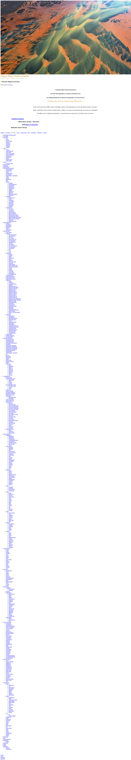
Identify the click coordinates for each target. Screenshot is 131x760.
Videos (7, 149)
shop (4, 738)
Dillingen (11, 192)
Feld (10, 706)
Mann (7, 560)
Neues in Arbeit (9, 163)
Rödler (7, 741)
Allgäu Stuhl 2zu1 (10, 400)
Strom (10, 504)
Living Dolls (8, 559)
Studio (7, 565)
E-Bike (7, 158)
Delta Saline (8, 670)
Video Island (8, 160)
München (11, 612)
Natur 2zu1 (8, 363)
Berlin (10, 595)
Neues (18, 132)
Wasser (10, 373)
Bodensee (11, 285)
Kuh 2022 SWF (12, 416)
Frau (7, 554)
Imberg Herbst (12, 264)
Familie (7, 552)
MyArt (10, 445)
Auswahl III (11, 211)
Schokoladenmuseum (13, 440)
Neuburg (11, 183)
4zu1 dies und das (12, 239)
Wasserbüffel (9, 579)
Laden (7, 485)
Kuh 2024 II (11, 419)
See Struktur (8, 174)
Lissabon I (8, 675)
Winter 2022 (8, 360)
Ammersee (11, 282)
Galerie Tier (5, 569)
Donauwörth (11, 185)
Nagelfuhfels (9, 170)
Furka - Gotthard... (10, 627)
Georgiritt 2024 (12, 333)
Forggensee (11, 303)
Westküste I (8, 665)
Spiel (7, 564)
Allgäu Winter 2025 (10, 277)
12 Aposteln (11, 201)
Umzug (10, 382)
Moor (10, 313)
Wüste (7, 228)
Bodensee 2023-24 (13, 286)
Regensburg (11, 186)
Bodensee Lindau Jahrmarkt (15, 299)
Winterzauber (11, 439)
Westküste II (8, 666)
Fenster (10, 495)
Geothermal (8, 717)
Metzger (10, 478)
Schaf (7, 583)
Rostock (10, 615)
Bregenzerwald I (9, 632)
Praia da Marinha (9, 661)
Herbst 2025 (11, 258)
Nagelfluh (8, 344)
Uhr (9, 507)
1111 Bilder (5, 136)
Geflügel (10, 515)
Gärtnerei (11, 707)
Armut (7, 549)
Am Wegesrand (9, 658)
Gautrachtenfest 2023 (10, 378)
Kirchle (7, 634)
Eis (6, 713)
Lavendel (11, 709)
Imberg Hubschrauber (13, 266)
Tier (7, 681)
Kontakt (44, 132)
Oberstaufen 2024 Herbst (11, 343)
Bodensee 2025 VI (13, 296)
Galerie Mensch (6, 548)
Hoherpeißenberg (12, 221)
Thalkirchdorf (9, 351)
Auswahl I (11, 208)
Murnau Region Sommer (14, 218)
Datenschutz (8, 749)
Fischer (10, 472)
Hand (7, 555)
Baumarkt (11, 488)
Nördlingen (11, 191)
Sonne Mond (9, 728)
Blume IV (11, 371)
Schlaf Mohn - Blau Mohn (11, 175)
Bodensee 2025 (12, 290)
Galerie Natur (6, 682)
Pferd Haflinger (9, 581)
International (8, 226)
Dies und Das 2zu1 (10, 394)
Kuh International (10, 578)
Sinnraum (11, 263)
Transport (11, 547)
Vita (7, 138)
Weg (10, 468)
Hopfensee (11, 307)
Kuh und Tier (9, 402)
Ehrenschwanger (12, 261)
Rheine (10, 613)
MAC (10, 450)
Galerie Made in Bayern (8, 168)
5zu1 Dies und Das (13, 245)
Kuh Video (8, 157)
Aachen (10, 606)
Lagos (7, 660)
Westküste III (9, 667)
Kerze (10, 527)
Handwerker (11, 475)
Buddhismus (11, 523)
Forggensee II (12, 304)
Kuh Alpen (11, 413)
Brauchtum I (11, 315)
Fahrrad (10, 538)
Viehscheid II (11, 324)
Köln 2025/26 (12, 603)
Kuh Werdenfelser (13, 411)
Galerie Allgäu (6, 231)
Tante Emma (11, 490)
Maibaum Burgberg (10, 335)
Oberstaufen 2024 (10, 341)
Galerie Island (6, 167)
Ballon (10, 535)
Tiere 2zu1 (11, 424)
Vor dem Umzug (12, 386)
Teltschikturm (12, 459)
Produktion (5, 743)
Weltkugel (11, 447)
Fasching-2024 (12, 331)
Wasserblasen (9, 733)
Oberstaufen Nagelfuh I (11, 345)
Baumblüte (11, 366)
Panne (10, 543)
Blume (7, 362)
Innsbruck (8, 631)
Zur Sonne (11, 205)
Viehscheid (11, 704)
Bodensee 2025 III (13, 292)
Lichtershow (11, 455)
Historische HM (12, 397)
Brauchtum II (11, 317)
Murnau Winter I (12, 212)
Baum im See (12, 687)
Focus (10, 703)
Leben (7, 491)
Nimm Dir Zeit (23, 132)
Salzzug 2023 (9, 377)
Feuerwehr (11, 539)
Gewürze (11, 517)
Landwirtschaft (12, 477)
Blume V (11, 372)
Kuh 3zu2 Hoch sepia (13, 407)
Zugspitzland (9, 207)
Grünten (10, 267)
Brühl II (10, 597)
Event (7, 551)
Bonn (10, 607)
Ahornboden (8, 649)
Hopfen (10, 712)
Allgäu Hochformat (13, 699)
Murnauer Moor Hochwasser (15, 217)
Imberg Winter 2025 (13, 265)
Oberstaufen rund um (10, 350)
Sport (7, 563)
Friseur (10, 473)
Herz (10, 456)
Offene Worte (9, 141)
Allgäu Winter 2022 (10, 276)
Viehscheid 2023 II (13, 329)
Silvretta (8, 648)
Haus (10, 498)
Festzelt (10, 383)
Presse (4, 744)
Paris (10, 621)
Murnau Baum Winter (13, 215)
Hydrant (10, 457)
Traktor (10, 546)
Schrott (10, 462)
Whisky (10, 484)
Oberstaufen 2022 (10, 339)
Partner (4, 745)
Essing (10, 199)
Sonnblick (8, 643)
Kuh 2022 (11, 415)
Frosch (7, 574)
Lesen (10, 501)
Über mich (8, 132)
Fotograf (8, 142)
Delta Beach (8, 671)
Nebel (7, 171)
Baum (10, 365)
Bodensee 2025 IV (13, 293)
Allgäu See (8, 280)
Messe (10, 381)
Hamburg (11, 601)
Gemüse (10, 516)
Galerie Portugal (6, 659)
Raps (7, 724)
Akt (7, 568)
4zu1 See (11, 243)
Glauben (10, 525)
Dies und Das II (12, 452)
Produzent (8, 144)
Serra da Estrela (9, 674)
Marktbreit (11, 611)
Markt (7, 511)
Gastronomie (11, 496)
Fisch (10, 514)
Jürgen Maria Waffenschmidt (9, 135)
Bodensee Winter (12, 301)
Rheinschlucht (9, 647)
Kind (7, 558)
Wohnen (10, 510)
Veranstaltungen (6, 376)
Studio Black (11, 701)
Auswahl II (11, 210)
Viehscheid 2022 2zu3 (13, 327)
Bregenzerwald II (10, 633)
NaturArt (8, 720)
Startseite (2, 132)
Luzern (7, 629)
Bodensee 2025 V (13, 295)
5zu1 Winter (11, 248)
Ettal (7, 180)
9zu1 (10, 251)
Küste (7, 718)
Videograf (8, 143)
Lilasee (7, 178)
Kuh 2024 (11, 418)
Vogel (7, 585)
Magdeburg (11, 436)
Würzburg (11, 610)
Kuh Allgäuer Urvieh (13, 414)
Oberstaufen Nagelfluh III (11, 347)
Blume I (10, 367)
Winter (10, 259)
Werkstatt (11, 483)
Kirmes (10, 458)
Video (4, 148)
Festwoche (8, 389)
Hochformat (11, 695)
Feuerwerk (11, 453)
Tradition (8, 567)
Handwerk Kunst (12, 474)
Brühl (10, 596)
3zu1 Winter (11, 238)
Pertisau (7, 654)
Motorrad (11, 541)
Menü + (11, 84)
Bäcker (10, 471)
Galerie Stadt (6, 586)
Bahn (10, 533)
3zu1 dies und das (12, 234)
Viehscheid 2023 (12, 328)
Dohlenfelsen (11, 187)
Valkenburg (11, 437)
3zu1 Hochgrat (12, 235)
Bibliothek (11, 448)
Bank (10, 493)
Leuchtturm (11, 461)
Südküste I (8, 663)
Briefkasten (11, 494)
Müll (10, 503)
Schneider (11, 480)
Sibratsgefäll (11, 272)
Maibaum (11, 206)
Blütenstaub (8, 179)
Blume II (11, 368)
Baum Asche (9, 680)
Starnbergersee (12, 311)
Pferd (7, 580)
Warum (7, 140)
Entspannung (9, 155)
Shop (29, 132)
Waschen (11, 509)
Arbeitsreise (33, 132)
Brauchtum (8, 314)
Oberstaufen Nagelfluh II (11, 346)
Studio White (11, 702)
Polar (7, 723)
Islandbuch (5, 165)
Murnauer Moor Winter (14, 216)
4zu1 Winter (11, 244)
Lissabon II (8, 676)
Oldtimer (11, 542)
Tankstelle (11, 544)
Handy (7, 557)
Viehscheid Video (12, 322)
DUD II (7, 677)
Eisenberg (11, 270)
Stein (7, 729)
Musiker (8, 562)
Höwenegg (11, 195)
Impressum (39, 132)
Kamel (7, 575)
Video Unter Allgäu (10, 153)
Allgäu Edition (9, 173)
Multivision (5, 736)
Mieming (8, 640)
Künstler (8, 146)
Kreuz (10, 530)
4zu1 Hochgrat (12, 240)
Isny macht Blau (9, 336)
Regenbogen (8, 725)
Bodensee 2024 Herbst (14, 287)
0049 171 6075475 (32, 124)
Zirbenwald (11, 685)
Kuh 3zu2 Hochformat (13, 405)
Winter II (11, 693)
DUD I (7, 672)
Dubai (10, 618)
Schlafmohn (8, 224)
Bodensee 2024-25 (13, 288)
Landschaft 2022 (9, 275)
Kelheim (10, 190)
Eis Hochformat (12, 715)
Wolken (7, 734)
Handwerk (8, 469)
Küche (10, 499)
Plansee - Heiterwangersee (14, 312)
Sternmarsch (11, 379)
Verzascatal (8, 623)
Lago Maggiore (9, 628)
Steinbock (11, 427)
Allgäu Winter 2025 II (10, 279)
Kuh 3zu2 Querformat (13, 408)
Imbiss (10, 519)
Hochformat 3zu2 (10, 429)
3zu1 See (11, 237)
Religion (8, 522)
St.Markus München (10, 392)
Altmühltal (8, 196)
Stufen (10, 467)
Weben (10, 482)
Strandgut (11, 464)
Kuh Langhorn (12, 410)
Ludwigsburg (12, 441)
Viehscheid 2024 (12, 330)
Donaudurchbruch (13, 184)
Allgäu (10, 698)
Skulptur (10, 463)
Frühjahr (10, 254)
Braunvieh (8, 357)
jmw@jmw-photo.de (18, 119)
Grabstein (11, 526)
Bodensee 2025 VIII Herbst (15, 298)
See (7, 727)
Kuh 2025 (11, 421)
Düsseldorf (11, 605)
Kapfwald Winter (9, 361)
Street (10, 466)
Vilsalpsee (8, 651)
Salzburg (8, 642)
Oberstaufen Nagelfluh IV (11, 349)
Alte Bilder (11, 398)
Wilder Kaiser (9, 644)
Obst (10, 521)
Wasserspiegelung (12, 302)
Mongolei (8, 227)
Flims (7, 645)
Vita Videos (8, 152)
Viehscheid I (11, 323)
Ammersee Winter (13, 283)
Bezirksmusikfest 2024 (11, 384)
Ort (6, 354)
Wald (7, 730)
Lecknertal (11, 271)
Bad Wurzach (12, 594)
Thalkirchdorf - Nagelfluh (11, 352)
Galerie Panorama (7, 222)
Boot (10, 536)
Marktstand (11, 520)
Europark (11, 590)
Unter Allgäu (9, 232)
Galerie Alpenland (7, 622)
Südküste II (8, 664)
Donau (7, 181)
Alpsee (10, 281)
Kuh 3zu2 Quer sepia (13, 409)
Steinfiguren (11, 203)
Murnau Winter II (12, 213)
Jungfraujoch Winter (10, 626)
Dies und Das (12, 432)
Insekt (7, 573)
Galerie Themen (6, 434)
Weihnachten (9, 435)
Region (10, 269)
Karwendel (8, 650)
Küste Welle (8, 669)
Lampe (10, 500)
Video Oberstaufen (10, 154)
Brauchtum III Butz (13, 318)
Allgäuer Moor (9, 169)
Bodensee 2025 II (12, 291)
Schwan (7, 584)
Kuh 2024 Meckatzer (13, 420)
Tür (9, 506)
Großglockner (9, 639)
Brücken (8, 591)
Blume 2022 (11, 711)
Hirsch (10, 425)
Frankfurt (11, 600)
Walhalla (10, 189)
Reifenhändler (12, 479)
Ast (9, 686)
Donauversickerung (13, 194)
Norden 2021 (11, 616)
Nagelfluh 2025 (12, 242)
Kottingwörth (12, 197)
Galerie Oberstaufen (7, 338)
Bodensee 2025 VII (13, 297)
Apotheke (11, 487)
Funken (10, 320)
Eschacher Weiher (13, 306)
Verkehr (7, 531)
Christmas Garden (13, 442)
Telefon (10, 505)
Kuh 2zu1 (11, 403)
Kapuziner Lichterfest (10, 393)
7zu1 (10, 250)
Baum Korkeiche (9, 679)
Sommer (10, 255)
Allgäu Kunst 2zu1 (10, 399)
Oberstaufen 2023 (10, 340)
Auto (10, 532)
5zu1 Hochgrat (12, 247)
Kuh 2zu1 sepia (12, 404)
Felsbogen (11, 202)
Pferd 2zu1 (11, 426)
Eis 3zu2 (10, 375)
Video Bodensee (9, 151)
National (8, 223)
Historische (8, 395)
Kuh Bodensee (12, 423)
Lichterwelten (9, 334)
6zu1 (10, 249)
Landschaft (8, 253)
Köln (10, 602)
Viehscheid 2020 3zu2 (13, 325)
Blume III (11, 370)
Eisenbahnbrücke (12, 274)
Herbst (10, 256)
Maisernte (11, 219)
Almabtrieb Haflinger (10, 656)
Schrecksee (8, 638)
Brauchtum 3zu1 (12, 319)
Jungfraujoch (9, 229)
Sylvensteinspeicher (10, 655)
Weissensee (11, 308)
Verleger (8, 147)
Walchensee (8, 637)
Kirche (10, 528)
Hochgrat (11, 260)
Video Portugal (9, 159)
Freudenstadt (11, 608)
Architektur (8, 587)
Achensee (8, 653)
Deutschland (8, 592)
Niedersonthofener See (14, 309)
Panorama (8, 233)
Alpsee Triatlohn (9, 391)
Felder (7, 176)
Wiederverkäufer (6, 739)
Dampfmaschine (12, 537)
